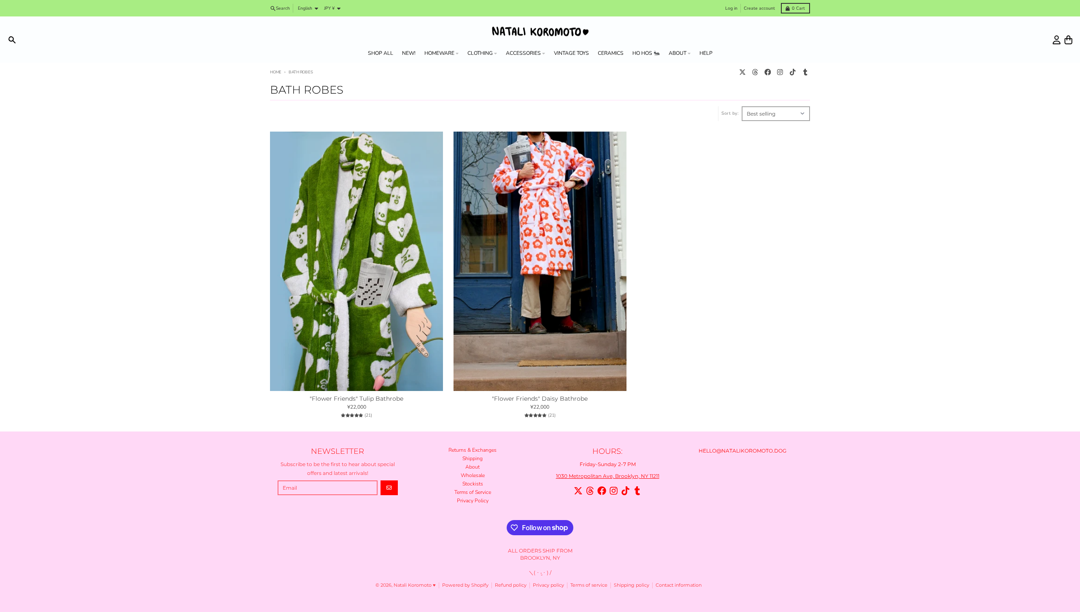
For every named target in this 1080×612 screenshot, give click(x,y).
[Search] (12, 39)
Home (275, 72)
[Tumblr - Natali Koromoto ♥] (805, 72)
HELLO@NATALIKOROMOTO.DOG (742, 451)
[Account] (1056, 39)
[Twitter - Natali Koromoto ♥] (743, 72)
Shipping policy (631, 585)
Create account (759, 8)
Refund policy (510, 585)
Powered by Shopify (465, 585)
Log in (731, 8)
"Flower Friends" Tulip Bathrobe (356, 398)
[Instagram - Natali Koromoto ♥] (780, 72)
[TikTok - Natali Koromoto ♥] (793, 72)
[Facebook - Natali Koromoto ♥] (767, 72)
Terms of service (589, 585)
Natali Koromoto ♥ (415, 585)
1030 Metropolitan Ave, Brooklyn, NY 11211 (607, 476)
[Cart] (1068, 39)
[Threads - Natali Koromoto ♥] (755, 72)
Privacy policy (548, 585)
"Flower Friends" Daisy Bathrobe (540, 398)
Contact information (679, 585)
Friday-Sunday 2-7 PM (608, 464)
